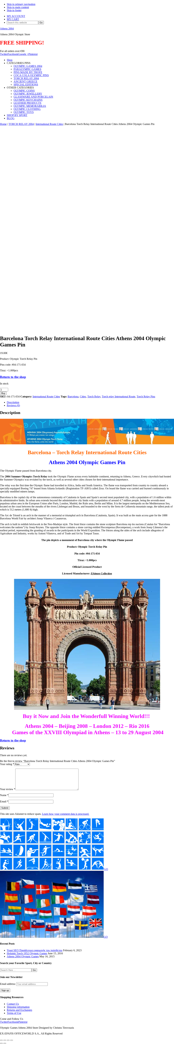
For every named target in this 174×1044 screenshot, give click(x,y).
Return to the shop (13, 377)
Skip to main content (18, 7)
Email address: (8, 983)
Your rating (7, 764)
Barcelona (73, 396)
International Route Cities (49, 124)
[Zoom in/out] (1, 1040)
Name (4, 795)
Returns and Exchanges (19, 1010)
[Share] (8, 1040)
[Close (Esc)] (11, 1040)
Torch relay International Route (118, 396)
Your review (7, 789)
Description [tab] (13, 402)
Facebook (13, 54)
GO (106, 869)
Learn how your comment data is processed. (65, 813)
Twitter (4, 54)
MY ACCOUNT (16, 16)
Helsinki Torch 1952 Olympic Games (27, 953)
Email (4, 801)
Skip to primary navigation (21, 4)
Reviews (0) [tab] (13, 405)
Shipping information (18, 1006)
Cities (83, 396)
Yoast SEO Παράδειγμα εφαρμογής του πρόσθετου (34, 950)
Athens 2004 (7, 28)
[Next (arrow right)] (4, 1043)
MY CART (13, 19)
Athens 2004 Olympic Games (23, 956)
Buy (3, 393)
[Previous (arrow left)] (1, 1043)
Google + (23, 54)
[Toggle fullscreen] (4, 1040)
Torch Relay (93, 396)
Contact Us (13, 1003)
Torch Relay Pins (146, 396)
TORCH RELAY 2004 (21, 124)
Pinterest (33, 54)
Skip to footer (14, 10)
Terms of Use (14, 1013)
